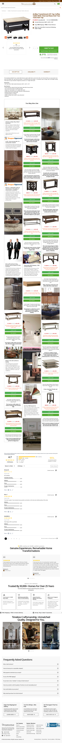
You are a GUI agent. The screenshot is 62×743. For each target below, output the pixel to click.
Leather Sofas (38, 726)
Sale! (41, 1)
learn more (10, 714)
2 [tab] (29, 578)
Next (27, 37)
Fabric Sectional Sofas (40, 728)
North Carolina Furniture (20, 726)
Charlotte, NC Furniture (20, 728)
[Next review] (29, 47)
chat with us (50, 714)
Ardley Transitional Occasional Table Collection (18, 10)
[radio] (31, 456)
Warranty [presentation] (47, 72)
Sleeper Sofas (38, 733)
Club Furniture (7, 739)
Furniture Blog (18, 736)
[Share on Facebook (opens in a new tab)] (8, 490)
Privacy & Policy (44, 739)
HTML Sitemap (57, 739)
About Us (44, 1)
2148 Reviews (11, 462)
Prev (6, 37)
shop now (30, 714)
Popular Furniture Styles (30, 730)
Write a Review (54, 466)
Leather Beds (28, 731)
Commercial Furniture (20, 730)
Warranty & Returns (37, 739)
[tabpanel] (16, 566)
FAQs (17, 735)
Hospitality (49, 1)
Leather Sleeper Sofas (30, 726)
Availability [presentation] (31, 72)
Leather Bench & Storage (30, 733)
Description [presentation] (15, 72)
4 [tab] (32, 578)
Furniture (4, 10)
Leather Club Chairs (39, 725)
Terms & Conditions (51, 739)
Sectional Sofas (39, 731)
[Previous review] (3, 47)
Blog (53, 1)
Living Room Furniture (30, 725)
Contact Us (18, 731)
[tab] (15, 72)
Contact (56, 1)
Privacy (17, 733)
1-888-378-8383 (6, 732)
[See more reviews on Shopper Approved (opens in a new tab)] (12, 490)
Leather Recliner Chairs (30, 728)
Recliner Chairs (38, 730)
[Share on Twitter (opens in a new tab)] (10, 490)
